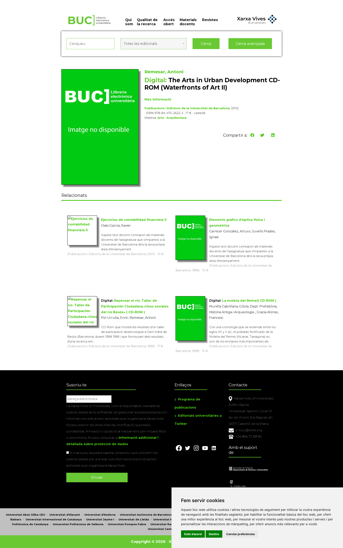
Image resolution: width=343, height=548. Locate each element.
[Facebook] (252, 135)
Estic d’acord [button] (193, 534)
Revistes (210, 20)
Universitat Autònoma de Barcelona (146, 514)
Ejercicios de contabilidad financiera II (134, 220)
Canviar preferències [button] (240, 534)
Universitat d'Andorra (100, 514)
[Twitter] (262, 135)
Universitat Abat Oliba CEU (25, 514)
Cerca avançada (250, 43)
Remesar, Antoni (164, 71)
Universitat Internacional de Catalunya (54, 519)
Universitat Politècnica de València (78, 524)
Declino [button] (214, 534)
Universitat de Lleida (134, 519)
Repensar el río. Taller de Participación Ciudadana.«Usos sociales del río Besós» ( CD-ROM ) (135, 306)
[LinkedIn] (273, 135)
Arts (160, 118)
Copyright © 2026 (148, 541)
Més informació (158, 99)
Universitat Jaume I (100, 519)
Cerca (206, 43)
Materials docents (188, 22)
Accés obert (169, 22)
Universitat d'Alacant (64, 514)
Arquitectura (176, 118)
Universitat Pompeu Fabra (127, 524)
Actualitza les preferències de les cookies (38, 3)
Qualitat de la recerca (147, 22)
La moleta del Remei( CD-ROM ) (249, 301)
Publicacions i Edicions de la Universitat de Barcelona (187, 108)
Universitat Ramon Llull (167, 524)
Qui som (129, 22)
